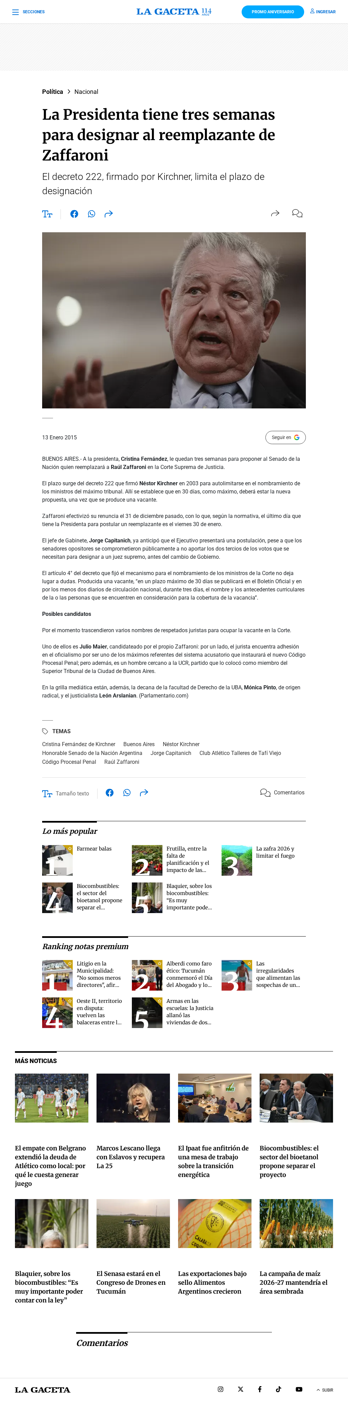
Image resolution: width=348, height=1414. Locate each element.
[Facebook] (260, 1390)
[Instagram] (220, 1390)
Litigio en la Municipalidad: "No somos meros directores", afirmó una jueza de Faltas (100, 977)
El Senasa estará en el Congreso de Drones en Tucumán (131, 1282)
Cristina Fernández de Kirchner (78, 744)
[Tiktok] (278, 1390)
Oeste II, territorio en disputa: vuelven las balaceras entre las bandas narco (100, 1015)
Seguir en (281, 437)
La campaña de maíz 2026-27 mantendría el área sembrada (294, 1282)
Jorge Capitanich (171, 753)
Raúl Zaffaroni (121, 762)
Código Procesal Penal (69, 762)
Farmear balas (94, 848)
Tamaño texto (72, 793)
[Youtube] (299, 1390)
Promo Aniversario (273, 12)
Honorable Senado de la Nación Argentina (92, 753)
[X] (241, 1390)
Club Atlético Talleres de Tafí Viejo (240, 753)
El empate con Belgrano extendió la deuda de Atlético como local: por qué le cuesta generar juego (50, 1166)
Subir (327, 1390)
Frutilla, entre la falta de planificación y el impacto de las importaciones (188, 862)
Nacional (86, 91)
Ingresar (326, 12)
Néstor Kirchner (181, 744)
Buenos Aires (139, 744)
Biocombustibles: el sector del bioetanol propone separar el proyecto (99, 900)
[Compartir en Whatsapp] (91, 215)
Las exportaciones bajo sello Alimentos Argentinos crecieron (212, 1282)
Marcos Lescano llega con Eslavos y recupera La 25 (131, 1157)
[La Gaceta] (174, 12)
